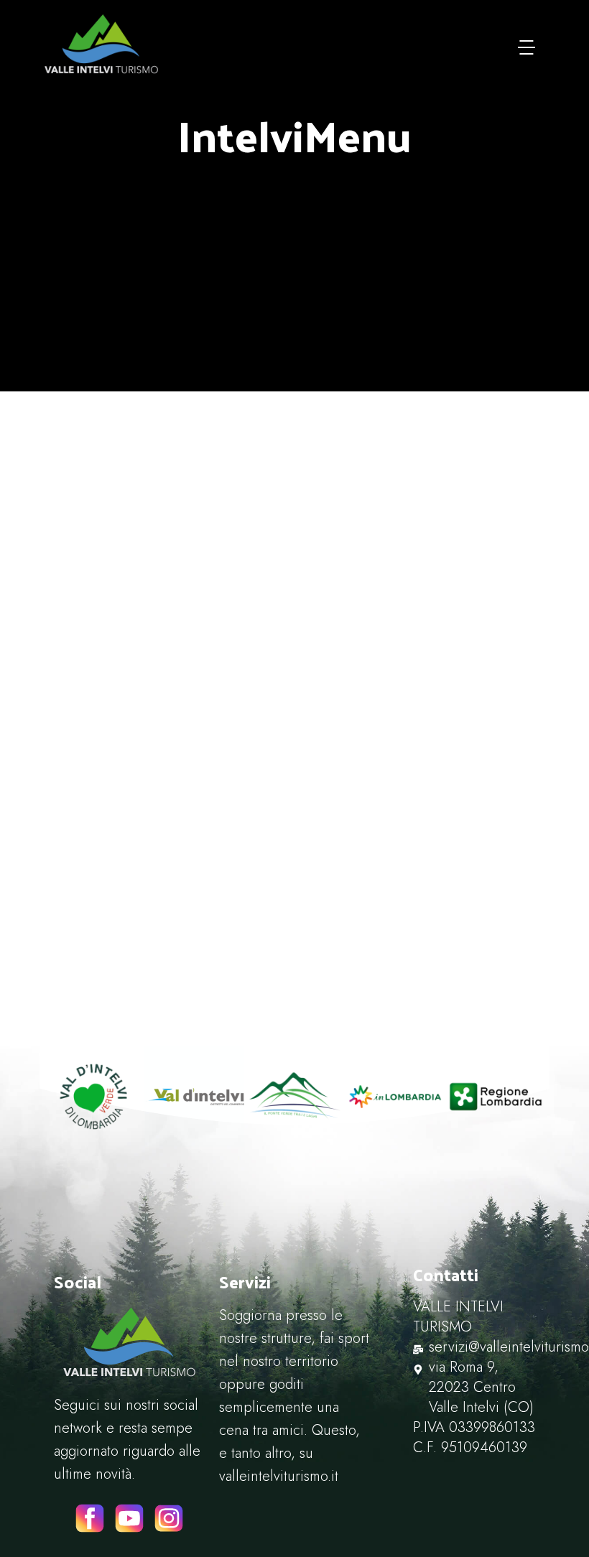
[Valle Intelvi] (101, 43)
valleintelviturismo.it (278, 1476)
